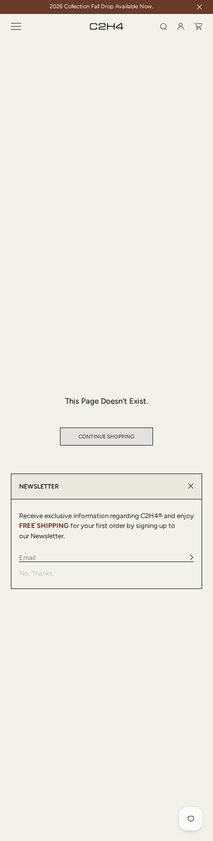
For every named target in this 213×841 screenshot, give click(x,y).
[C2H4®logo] (107, 26)
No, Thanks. (36, 573)
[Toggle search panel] (163, 26)
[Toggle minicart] (198, 26)
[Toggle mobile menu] (16, 26)
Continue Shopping (106, 436)
